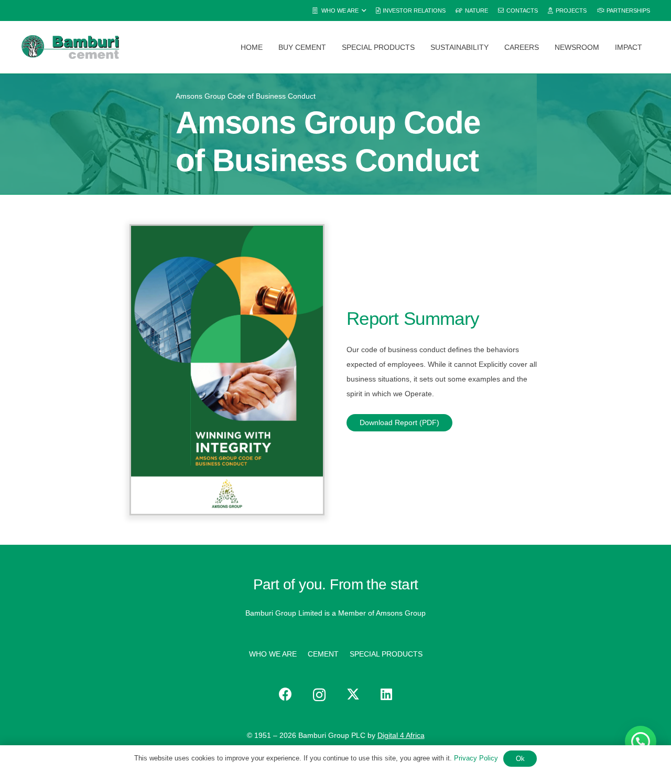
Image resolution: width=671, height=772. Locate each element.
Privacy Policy (476, 758)
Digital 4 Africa (401, 735)
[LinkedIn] (386, 694)
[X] (353, 694)
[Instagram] (319, 695)
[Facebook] (285, 694)
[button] (339, 10)
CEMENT (323, 654)
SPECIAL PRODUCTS (386, 654)
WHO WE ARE (273, 654)
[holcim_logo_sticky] (70, 47)
